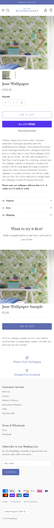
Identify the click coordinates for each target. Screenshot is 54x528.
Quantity (6, 96)
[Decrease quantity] (5, 102)
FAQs (4, 408)
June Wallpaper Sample (22, 307)
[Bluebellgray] (27, 10)
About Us (6, 391)
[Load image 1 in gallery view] (27, 43)
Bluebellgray (13, 518)
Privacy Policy (15, 501)
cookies (5, 501)
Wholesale (6, 434)
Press (4, 430)
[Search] (9, 10)
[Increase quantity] (21, 102)
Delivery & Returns (10, 400)
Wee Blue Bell (8, 413)
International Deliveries (11, 404)
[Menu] (3, 10)
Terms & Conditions (31, 501)
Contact (5, 396)
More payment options (27, 130)
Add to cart (27, 114)
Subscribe (11, 472)
